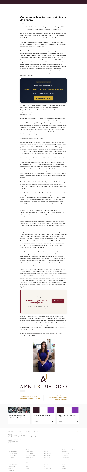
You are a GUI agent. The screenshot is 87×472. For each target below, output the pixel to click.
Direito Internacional (65, 457)
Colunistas (28, 449)
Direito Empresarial (30, 457)
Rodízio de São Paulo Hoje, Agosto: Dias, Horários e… (17, 416)
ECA (27, 462)
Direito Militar (11, 459)
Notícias (29, 1)
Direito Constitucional (12, 453)
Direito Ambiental (29, 451)
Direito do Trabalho (47, 455)
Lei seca (27, 464)
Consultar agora (58, 300)
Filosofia (63, 462)
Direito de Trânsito (65, 453)
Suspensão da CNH (47, 468)
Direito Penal (28, 459)
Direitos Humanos (11, 462)
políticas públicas (60, 37)
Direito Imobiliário (47, 457)
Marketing (46, 464)
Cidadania (63, 447)
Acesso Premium (29, 447)
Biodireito (46, 447)
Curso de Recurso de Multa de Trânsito (63, 1)
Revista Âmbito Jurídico (19, 1)
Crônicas (45, 449)
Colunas (10, 449)
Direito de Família (47, 453)
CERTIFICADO (48, 1)
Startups (27, 468)
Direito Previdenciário (48, 459)
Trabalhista (64, 468)
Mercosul (63, 464)
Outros (45, 466)
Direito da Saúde (29, 453)
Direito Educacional (65, 455)
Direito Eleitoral (11, 457)
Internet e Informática (12, 464)
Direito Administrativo (12, 451)
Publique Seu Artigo (38, 1)
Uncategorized (11, 470)
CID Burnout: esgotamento (42, 415)
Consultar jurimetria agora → (43, 98)
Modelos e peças (11, 466)
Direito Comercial (65, 451)
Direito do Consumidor (30, 455)
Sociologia (10, 468)
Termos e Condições (75, 431)
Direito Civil (46, 451)
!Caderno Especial (11, 447)
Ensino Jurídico (47, 462)
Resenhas (63, 466)
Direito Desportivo (12, 455)
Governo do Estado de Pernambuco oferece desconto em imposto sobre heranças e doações (57, 397)
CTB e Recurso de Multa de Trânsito (68, 449)
